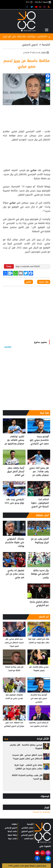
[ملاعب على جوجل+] (40, 6)
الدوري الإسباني (27, 835)
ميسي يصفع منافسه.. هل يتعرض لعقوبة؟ (39, 668)
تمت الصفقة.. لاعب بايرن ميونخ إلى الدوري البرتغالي (14, 724)
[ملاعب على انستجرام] (45, 6)
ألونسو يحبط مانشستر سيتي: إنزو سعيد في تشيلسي (39, 440)
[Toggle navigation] (46, 29)
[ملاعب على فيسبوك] (28, 6)
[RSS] (49, 6)
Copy (8, 266)
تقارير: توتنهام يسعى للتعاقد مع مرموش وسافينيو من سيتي (14, 440)
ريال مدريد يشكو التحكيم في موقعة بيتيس (40, 574)
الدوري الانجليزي (30, 45)
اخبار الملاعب (28, 838)
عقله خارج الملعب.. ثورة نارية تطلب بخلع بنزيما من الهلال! (38, 640)
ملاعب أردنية (12, 831)
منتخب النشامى (27, 828)
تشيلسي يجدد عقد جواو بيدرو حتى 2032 (14, 501)
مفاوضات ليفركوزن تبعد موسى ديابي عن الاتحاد (14, 696)
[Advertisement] (26, 149)
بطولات (14, 824)
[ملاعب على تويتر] (32, 6)
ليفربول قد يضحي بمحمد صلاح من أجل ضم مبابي (15, 574)
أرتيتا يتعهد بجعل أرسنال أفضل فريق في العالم (15, 471)
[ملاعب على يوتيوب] (36, 6)
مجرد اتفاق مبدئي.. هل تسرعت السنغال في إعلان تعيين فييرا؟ (14, 642)
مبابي (33, 170)
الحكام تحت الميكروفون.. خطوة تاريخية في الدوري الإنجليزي (40, 503)
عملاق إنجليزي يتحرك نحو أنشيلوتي (39, 603)
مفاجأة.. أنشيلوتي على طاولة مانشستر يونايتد (14, 542)
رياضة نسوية (12, 835)
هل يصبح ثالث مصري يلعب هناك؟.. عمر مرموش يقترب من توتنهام (39, 471)
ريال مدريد (44, 282)
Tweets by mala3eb (41, 812)
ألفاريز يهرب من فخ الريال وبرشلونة (40, 540)
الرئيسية (46, 44)
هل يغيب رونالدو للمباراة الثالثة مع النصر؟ (14, 668)
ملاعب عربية (12, 838)
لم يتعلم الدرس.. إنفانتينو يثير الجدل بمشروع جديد (38, 724)
